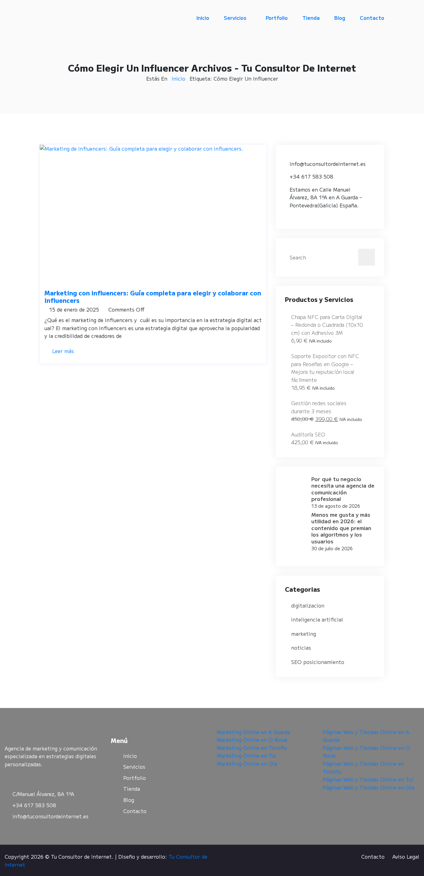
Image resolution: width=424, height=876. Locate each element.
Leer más (63, 351)
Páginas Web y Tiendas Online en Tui (368, 779)
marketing (303, 633)
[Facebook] (11, 779)
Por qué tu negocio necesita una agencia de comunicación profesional (342, 488)
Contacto (372, 17)
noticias (301, 647)
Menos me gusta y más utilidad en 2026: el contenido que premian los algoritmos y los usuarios (341, 528)
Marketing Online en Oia (247, 763)
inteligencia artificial (317, 619)
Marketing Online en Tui (246, 755)
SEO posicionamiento (317, 662)
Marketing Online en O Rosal (252, 739)
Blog (339, 17)
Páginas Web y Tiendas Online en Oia (368, 787)
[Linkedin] (45, 779)
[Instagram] (62, 779)
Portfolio (277, 17)
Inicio (202, 17)
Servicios (235, 17)
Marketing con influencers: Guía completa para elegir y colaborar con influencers (152, 296)
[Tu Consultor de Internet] (79, 18)
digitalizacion (307, 605)
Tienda (311, 17)
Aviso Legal (405, 856)
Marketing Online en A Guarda (253, 732)
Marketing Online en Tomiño (252, 747)
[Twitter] (28, 779)
